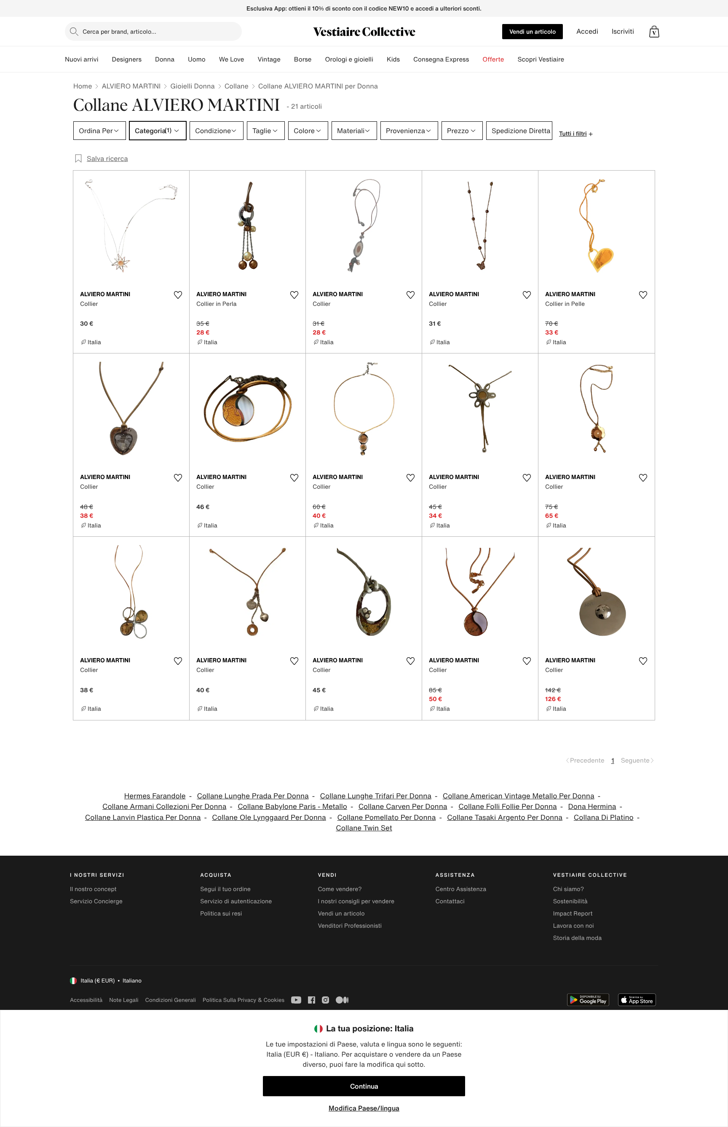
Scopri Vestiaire (540, 59)
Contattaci (450, 901)
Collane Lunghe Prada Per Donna (252, 796)
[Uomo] (212, 59)
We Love (231, 59)
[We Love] (250, 59)
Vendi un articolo (532, 31)
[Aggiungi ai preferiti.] (178, 295)
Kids (393, 59)
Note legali (123, 1000)
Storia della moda (577, 938)
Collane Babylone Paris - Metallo (292, 806)
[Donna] (181, 59)
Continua (364, 1086)
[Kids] (406, 59)
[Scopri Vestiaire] (570, 59)
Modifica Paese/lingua (364, 1108)
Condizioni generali (170, 1000)
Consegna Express (441, 59)
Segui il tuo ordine (225, 889)
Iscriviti (623, 31)
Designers (127, 59)
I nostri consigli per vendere (356, 901)
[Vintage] (287, 59)
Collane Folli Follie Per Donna (507, 806)
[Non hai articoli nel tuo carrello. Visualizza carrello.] (654, 31)
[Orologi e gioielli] (380, 59)
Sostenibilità (570, 901)
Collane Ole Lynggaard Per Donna (269, 817)
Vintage (268, 59)
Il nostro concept (93, 889)
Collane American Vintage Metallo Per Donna (518, 796)
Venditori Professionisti (350, 925)
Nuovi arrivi (81, 59)
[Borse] (318, 59)
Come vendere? (339, 889)
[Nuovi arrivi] (105, 59)
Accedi (587, 31)
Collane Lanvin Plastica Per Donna (143, 817)
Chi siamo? (568, 889)
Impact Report (573, 913)
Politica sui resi (221, 913)
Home (82, 86)
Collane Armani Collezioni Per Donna (164, 806)
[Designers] (148, 59)
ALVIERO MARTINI (131, 86)
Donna (164, 59)
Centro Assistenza (461, 889)
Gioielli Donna (192, 86)
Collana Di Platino (604, 817)
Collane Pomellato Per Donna (386, 817)
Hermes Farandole (155, 796)
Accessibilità (86, 1000)
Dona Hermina (592, 806)
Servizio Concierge (96, 901)
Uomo (197, 59)
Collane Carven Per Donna (403, 806)
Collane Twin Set (364, 828)
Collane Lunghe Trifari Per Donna (375, 796)
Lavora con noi (573, 925)
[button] (654, 31)
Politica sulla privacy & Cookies (243, 1000)
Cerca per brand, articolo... (119, 31)
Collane (237, 86)
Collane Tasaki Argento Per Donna (504, 817)
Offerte (493, 59)
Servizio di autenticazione (236, 901)
